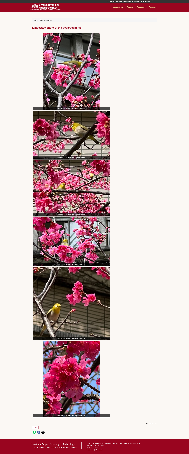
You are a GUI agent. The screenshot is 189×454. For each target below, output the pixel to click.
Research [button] (141, 7)
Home (36, 20)
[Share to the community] (35, 432)
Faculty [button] (130, 7)
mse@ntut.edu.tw (97, 450)
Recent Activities (46, 20)
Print (35, 428)
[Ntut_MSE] (46, 7)
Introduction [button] (117, 7)
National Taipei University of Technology (55, 446)
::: (32, 14)
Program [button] (153, 7)
